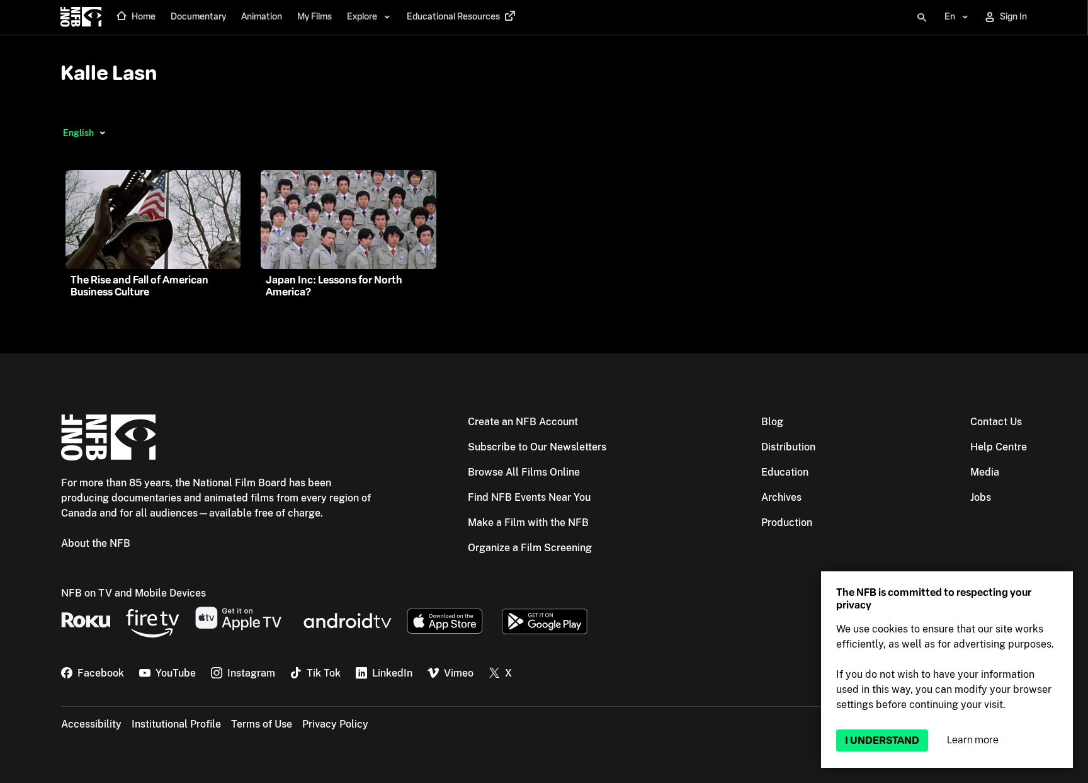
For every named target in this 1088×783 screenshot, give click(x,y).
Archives (781, 497)
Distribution (788, 447)
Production (786, 523)
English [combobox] (78, 133)
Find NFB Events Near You (529, 497)
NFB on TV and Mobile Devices (133, 593)
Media (984, 472)
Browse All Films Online (524, 472)
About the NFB (95, 543)
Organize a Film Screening (530, 548)
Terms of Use (261, 724)
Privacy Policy (335, 724)
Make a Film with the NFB (528, 523)
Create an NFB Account (523, 422)
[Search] (921, 17)
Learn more (973, 740)
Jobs (980, 497)
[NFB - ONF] (80, 17)
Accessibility (91, 724)
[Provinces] (102, 132)
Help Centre (998, 447)
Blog (772, 422)
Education (784, 472)
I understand (882, 740)
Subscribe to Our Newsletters (537, 447)
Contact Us (996, 422)
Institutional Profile (176, 724)
